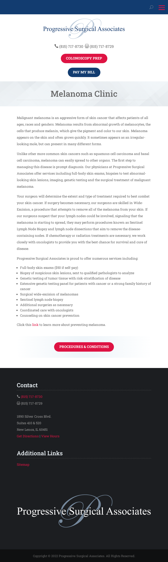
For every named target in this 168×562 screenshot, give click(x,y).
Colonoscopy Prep (84, 58)
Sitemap (23, 464)
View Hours (50, 436)
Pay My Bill (84, 72)
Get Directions (28, 436)
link (35, 324)
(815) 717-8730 (71, 46)
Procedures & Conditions (84, 346)
